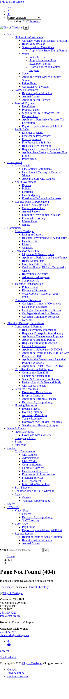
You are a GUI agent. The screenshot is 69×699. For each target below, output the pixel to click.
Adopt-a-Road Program (35, 277)
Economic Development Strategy (41, 214)
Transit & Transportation (29, 283)
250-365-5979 (8, 631)
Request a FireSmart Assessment (41, 149)
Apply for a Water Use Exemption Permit (42, 62)
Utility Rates (29, 83)
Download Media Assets (36, 434)
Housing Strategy (32, 411)
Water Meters (37, 57)
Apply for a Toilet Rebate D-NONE (43, 365)
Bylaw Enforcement (26, 89)
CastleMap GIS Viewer (35, 86)
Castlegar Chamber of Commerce (41, 303)
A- (8, 14)
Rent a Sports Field (33, 260)
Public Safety (22, 129)
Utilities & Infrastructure (29, 37)
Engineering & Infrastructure (38, 474)
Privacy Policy (15, 672)
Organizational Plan (33, 208)
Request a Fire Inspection (37, 145)
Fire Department (31, 139)
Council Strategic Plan (35, 204)
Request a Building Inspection (39, 342)
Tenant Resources (32, 418)
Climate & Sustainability (36, 375)
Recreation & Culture (27, 250)
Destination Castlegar (34, 306)
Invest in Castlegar (33, 395)
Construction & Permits (28, 326)
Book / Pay (21, 523)
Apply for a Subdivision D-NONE (42, 349)
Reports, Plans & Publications (32, 201)
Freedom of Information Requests (41, 198)
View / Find (22, 510)
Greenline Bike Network (36, 264)
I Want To (13, 507)
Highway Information (34, 290)
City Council (22, 165)
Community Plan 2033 (35, 372)
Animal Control (31, 96)
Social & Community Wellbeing (40, 379)
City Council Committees (37, 168)
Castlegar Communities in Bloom (41, 310)
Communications (32, 464)
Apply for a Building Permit (38, 339)
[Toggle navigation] (26, 28)
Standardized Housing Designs (40, 425)
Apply (18, 494)
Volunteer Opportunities (36, 500)
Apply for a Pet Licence (36, 99)
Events (19, 441)
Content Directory (38, 587)
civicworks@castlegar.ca (14, 635)
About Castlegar (24, 231)
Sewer (25, 73)
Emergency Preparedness (36, 135)
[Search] (46, 550)
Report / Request (24, 533)
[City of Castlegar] (11, 27)
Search (11, 503)
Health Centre (30, 241)
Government (14, 162)
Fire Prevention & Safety (36, 142)
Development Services (35, 471)
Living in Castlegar (33, 234)
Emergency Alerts (32, 132)
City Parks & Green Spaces (38, 254)
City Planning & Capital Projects (34, 369)
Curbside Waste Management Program (44, 40)
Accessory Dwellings (34, 415)
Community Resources (28, 300)
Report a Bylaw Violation (37, 93)
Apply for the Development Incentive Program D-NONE (44, 361)
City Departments (25, 451)
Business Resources (26, 388)
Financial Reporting (33, 218)
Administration (30, 457)
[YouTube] (9, 644)
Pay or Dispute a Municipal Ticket (42, 126)
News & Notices (24, 431)
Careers (26, 497)
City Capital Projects (34, 385)
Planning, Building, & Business (25, 323)
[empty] (26, 224)
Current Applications (34, 346)
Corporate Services (33, 467)
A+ (9, 7)
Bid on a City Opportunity (37, 402)
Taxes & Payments (25, 103)
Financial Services (32, 477)
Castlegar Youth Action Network (41, 313)
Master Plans (29, 221)
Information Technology (36, 484)
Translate (34, 21)
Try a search (7, 587)
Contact (11, 448)
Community (14, 227)
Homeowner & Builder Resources (42, 421)
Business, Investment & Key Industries (44, 237)
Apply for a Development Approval (42, 336)
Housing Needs (31, 408)
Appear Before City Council (38, 178)
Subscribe (20, 444)
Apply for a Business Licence (39, 398)
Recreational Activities (35, 273)
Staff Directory (23, 487)
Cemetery (27, 247)
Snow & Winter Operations (38, 47)
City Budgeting (31, 195)
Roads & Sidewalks (33, 43)
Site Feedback (8, 657)
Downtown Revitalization (37, 392)
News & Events (16, 428)
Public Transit (30, 287)
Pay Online (28, 106)
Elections (27, 191)
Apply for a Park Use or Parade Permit (44, 257)
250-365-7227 (8, 612)
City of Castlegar (32, 663)
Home (11, 556)
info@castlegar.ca (10, 615)
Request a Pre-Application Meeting (42, 333)
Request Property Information (39, 329)
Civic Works (29, 461)
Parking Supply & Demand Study (41, 382)
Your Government (25, 181)
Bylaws (26, 185)
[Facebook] (8, 641)
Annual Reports (31, 211)
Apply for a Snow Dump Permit (48, 50)
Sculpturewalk (30, 280)
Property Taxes (31, 109)
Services (12, 34)
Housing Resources (26, 405)
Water (25, 53)
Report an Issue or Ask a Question (34, 490)
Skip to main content (12, 1)
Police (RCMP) (31, 158)
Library (26, 244)
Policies (26, 188)
